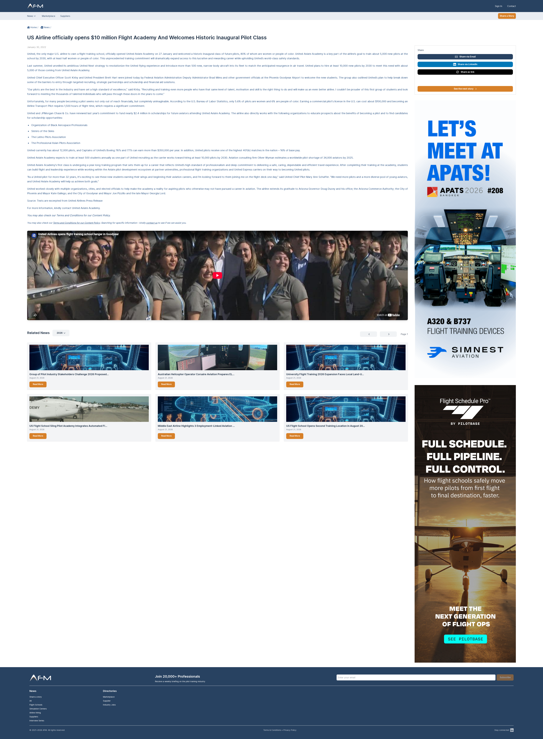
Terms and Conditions (69, 215)
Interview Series (36, 720)
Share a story (35, 697)
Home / (34, 27)
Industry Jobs (109, 704)
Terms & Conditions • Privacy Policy (279, 730)
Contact (511, 6)
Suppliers (65, 16)
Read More (38, 384)
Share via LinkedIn (467, 64)
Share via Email (467, 57)
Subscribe (505, 677)
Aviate (111, 169)
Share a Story (507, 16)
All (30, 701)
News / (47, 27)
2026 (60, 333)
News (30, 16)
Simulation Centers (38, 708)
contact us (151, 222)
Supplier (107, 701)
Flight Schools (35, 704)
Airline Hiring (35, 712)
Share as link (467, 72)
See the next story (463, 89)
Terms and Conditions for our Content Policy (76, 222)
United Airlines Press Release (85, 200)
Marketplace (48, 16)
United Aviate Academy (86, 208)
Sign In (498, 6)
